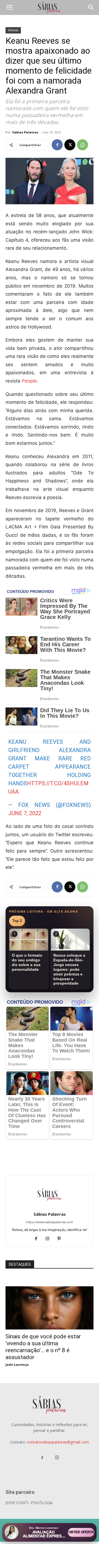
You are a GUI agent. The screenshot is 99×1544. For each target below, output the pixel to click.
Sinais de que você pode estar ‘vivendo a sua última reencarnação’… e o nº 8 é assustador (43, 1346)
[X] (69, 144)
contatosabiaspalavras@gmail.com (58, 1442)
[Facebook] (57, 144)
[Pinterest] (61, 1239)
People (29, 381)
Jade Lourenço (17, 1364)
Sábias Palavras (25, 132)
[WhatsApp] (82, 144)
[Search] (91, 7)
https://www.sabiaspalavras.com (49, 1222)
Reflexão (13, 30)
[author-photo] (49, 1206)
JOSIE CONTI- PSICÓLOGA (29, 1502)
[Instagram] (49, 1239)
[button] (9, 7)
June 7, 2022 (24, 813)
